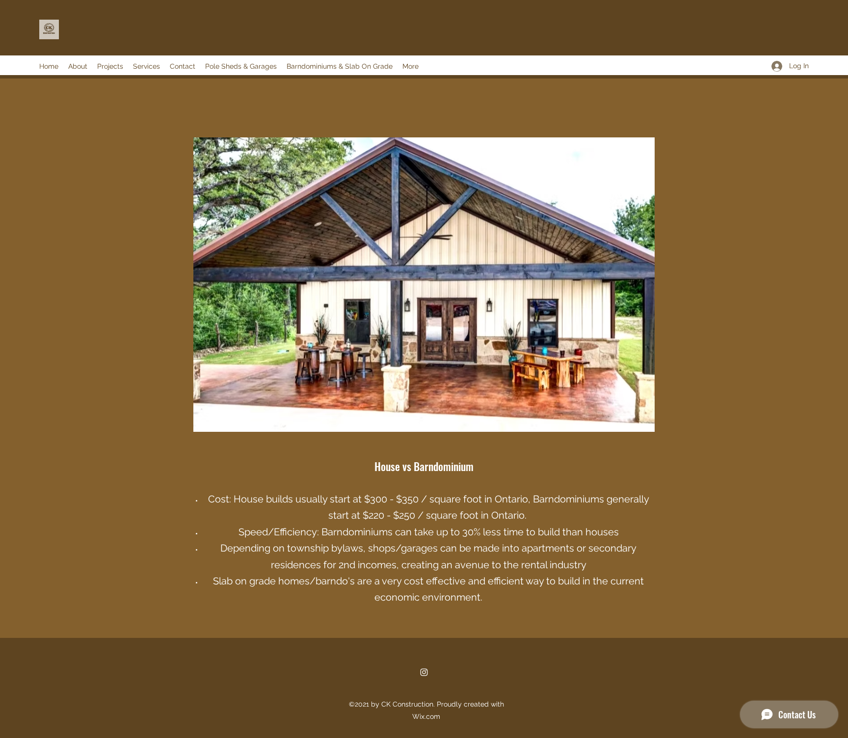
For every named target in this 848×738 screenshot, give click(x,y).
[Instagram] (424, 672)
